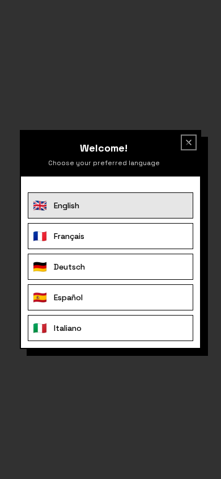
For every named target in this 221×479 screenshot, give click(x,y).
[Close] (186, 144)
